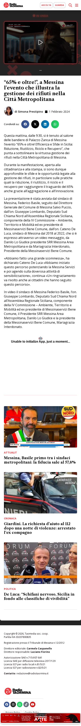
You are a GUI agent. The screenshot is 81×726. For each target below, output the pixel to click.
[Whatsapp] (19, 704)
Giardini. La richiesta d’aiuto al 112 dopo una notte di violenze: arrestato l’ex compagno (39, 528)
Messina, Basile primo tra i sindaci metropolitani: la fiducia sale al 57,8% (40, 460)
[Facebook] (6, 704)
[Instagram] (13, 704)
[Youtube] (32, 704)
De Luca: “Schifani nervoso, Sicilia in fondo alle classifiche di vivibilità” (39, 596)
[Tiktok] (26, 704)
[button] (25, 124)
